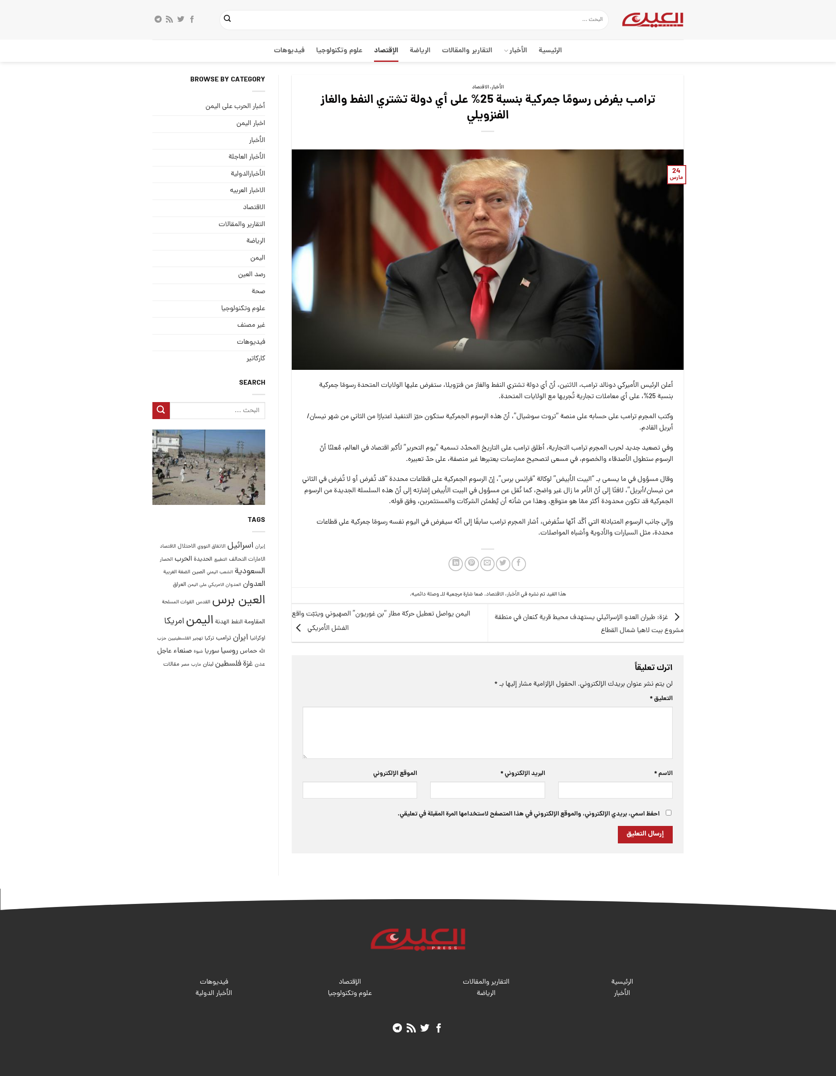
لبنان (208, 664)
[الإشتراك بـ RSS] (169, 20)
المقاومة (254, 622)
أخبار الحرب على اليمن (235, 107)
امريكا (174, 622)
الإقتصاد (386, 50)
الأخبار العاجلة (247, 157)
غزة (248, 663)
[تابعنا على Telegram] (158, 20)
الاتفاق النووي (211, 547)
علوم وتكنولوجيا (339, 50)
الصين (198, 572)
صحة (258, 292)
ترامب (223, 638)
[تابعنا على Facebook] (192, 20)
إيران (260, 546)
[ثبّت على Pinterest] (472, 564)
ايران (240, 638)
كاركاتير (255, 359)
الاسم (663, 773)
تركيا (209, 638)
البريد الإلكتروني (522, 773)
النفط (237, 622)
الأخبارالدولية (248, 174)
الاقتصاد (480, 87)
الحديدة (203, 559)
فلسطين (228, 664)
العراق (179, 584)
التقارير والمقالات (467, 50)
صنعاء (182, 651)
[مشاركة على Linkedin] (455, 564)
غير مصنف (251, 325)
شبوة (198, 651)
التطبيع (220, 559)
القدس (203, 602)
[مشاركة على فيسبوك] (519, 564)
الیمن (257, 258)
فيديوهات (289, 50)
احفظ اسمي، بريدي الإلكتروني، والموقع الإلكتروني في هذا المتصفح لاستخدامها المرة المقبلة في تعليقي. (529, 814)
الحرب (183, 559)
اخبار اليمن (250, 123)
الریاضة (420, 50)
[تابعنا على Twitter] (180, 20)
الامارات (256, 559)
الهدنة (222, 622)
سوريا (212, 651)
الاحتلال (187, 546)
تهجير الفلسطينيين (185, 638)
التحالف (237, 559)
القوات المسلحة (178, 602)
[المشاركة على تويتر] (503, 564)
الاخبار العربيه (247, 191)
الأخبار (518, 50)
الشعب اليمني (220, 572)
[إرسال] (227, 20)
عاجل (164, 651)
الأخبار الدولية (214, 993)
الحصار (166, 559)
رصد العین (251, 275)
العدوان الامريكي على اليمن (214, 585)
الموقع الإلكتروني (395, 773)
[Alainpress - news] (653, 19)
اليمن (199, 621)
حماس (248, 651)
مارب (196, 664)
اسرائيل (240, 546)
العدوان (254, 584)
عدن (260, 664)
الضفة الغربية (176, 572)
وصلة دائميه (425, 594)
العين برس (238, 600)
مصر (185, 664)
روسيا (229, 651)
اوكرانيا (257, 638)
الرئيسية (550, 50)
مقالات (171, 664)
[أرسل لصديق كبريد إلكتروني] (487, 564)
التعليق (661, 699)
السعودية (250, 571)
